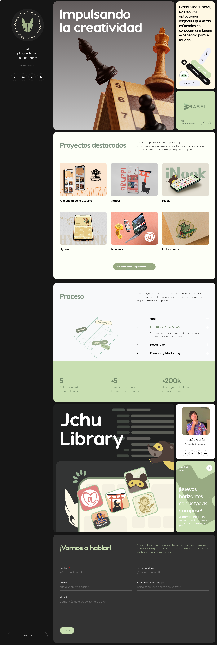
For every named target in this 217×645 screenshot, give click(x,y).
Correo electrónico (146, 568)
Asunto (64, 582)
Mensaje (64, 597)
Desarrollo (151, 344)
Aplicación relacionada (152, 582)
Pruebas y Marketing (158, 353)
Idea (146, 319)
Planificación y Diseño (159, 327)
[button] (203, 123)
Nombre (65, 568)
